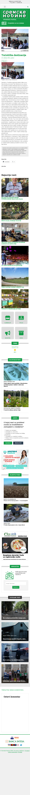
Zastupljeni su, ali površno (12, 431)
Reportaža (6, 408)
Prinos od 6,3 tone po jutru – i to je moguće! (16, 500)
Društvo (5, 381)
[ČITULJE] (21, 317)
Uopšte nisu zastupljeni (11, 430)
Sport (4, 677)
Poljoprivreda (17, 408)
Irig (9, 408)
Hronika (8, 635)
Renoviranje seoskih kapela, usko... (14, 639)
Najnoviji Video (15, 475)
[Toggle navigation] (5, 6)
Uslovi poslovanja (12, 752)
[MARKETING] (7, 333)
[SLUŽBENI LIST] (7, 317)
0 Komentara (25, 51)
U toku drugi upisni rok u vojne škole (14, 525)
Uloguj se (19, 2)
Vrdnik (12, 408)
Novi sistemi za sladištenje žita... (13, 660)
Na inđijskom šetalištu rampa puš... (14, 618)
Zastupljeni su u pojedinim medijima (14, 436)
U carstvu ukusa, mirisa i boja (12, 410)
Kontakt (20, 752)
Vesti (14, 381)
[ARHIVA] (21, 333)
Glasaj (8, 443)
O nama (27, 750)
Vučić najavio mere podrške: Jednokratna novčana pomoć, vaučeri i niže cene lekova (15, 385)
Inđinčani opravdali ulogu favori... (14, 681)
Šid (15, 499)
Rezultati (18, 443)
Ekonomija (10, 381)
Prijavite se (15, 587)
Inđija (2, 51)
